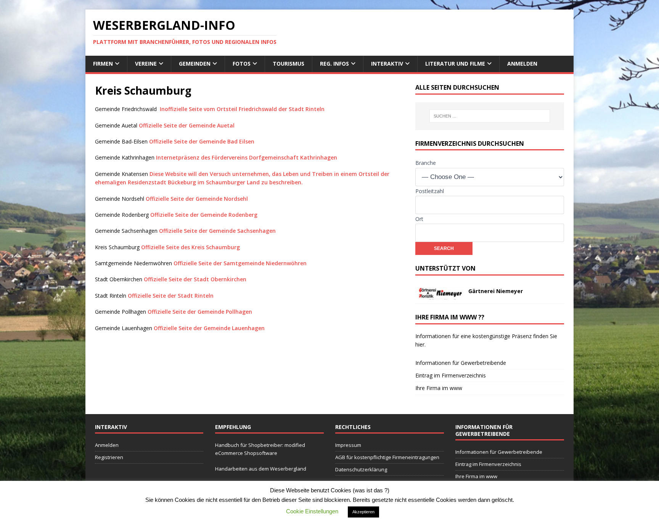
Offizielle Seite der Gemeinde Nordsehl (197, 198)
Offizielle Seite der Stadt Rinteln (171, 295)
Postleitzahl (429, 191)
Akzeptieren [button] (363, 511)
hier (419, 344)
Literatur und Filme (455, 63)
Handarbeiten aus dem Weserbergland (260, 468)
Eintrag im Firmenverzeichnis (450, 375)
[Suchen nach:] (489, 116)
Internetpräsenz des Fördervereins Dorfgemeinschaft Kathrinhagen (246, 157)
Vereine (146, 63)
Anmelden (522, 63)
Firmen (103, 63)
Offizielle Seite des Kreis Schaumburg (190, 247)
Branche (425, 162)
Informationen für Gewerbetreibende (460, 362)
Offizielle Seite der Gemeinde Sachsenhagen (217, 230)
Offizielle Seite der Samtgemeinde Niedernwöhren (240, 263)
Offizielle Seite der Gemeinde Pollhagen (200, 311)
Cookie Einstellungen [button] (312, 511)
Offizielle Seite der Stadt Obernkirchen (195, 279)
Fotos (242, 63)
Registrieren (109, 457)
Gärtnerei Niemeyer (495, 291)
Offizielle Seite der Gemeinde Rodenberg (203, 214)
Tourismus (288, 63)
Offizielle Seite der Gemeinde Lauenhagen (209, 328)
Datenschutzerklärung (361, 469)
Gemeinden (195, 63)
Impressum (348, 445)
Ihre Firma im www (438, 388)
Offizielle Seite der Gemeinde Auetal (187, 125)
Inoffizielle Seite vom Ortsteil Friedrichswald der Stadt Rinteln (242, 109)
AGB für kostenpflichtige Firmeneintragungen (387, 457)
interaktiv (387, 63)
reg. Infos (334, 63)
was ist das (369, 490)
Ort (419, 218)
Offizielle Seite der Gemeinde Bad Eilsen (201, 141)
